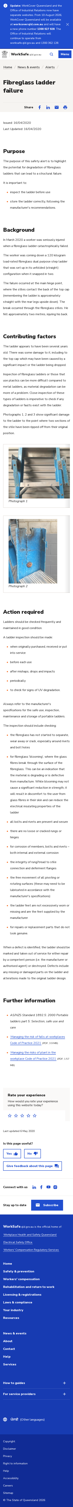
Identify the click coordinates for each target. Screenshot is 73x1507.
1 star (11, 1115)
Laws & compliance (17, 1302)
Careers (8, 1485)
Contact (9, 1349)
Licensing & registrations (22, 1295)
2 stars (17, 1115)
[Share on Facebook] (39, 107)
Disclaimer (9, 1449)
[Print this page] (65, 107)
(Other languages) (28, 1419)
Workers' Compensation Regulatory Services (31, 1250)
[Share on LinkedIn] (48, 107)
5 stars (36, 1115)
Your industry (13, 1310)
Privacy (7, 1456)
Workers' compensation (21, 1279)
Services (9, 1364)
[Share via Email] (57, 107)
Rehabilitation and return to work (28, 1287)
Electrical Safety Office (18, 1242)
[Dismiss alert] (67, 24)
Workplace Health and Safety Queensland (30, 1235)
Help (7, 1357)
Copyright (9, 1441)
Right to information (15, 1463)
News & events (29, 67)
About (7, 1341)
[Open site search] (51, 54)
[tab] (34, 1187)
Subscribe (50, 1205)
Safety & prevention (18, 1271)
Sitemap (8, 1493)
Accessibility (10, 1478)
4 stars (29, 1115)
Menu (65, 54)
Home (8, 67)
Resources (11, 1318)
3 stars (23, 1115)
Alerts (50, 67)
